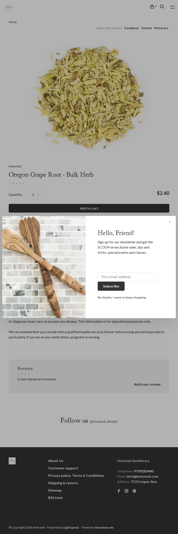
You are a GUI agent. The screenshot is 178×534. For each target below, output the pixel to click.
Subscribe (111, 286)
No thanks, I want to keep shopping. (122, 297)
